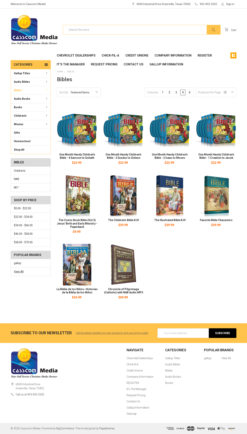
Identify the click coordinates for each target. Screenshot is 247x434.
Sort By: (64, 92)
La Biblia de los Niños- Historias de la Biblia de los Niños (77, 291)
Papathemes (107, 428)
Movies (18, 124)
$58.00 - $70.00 (23, 242)
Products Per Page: (209, 92)
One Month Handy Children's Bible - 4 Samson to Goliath (77, 156)
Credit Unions (136, 55)
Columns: (153, 92)
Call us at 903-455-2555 (30, 394)
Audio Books (22, 98)
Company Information (173, 55)
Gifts (17, 132)
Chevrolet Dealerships (76, 55)
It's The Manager (71, 64)
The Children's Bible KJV (123, 220)
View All (19, 271)
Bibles (18, 90)
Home (60, 71)
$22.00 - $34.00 (23, 216)
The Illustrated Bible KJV (170, 220)
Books (18, 107)
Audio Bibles (22, 81)
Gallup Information (166, 64)
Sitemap (132, 413)
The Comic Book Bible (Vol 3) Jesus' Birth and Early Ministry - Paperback (77, 223)
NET (16, 187)
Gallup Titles (22, 73)
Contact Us (133, 64)
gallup (17, 263)
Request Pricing (104, 64)
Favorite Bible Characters (216, 220)
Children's (20, 115)
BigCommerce (65, 428)
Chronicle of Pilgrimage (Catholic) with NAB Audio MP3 (123, 291)
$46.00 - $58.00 (23, 233)
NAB (16, 179)
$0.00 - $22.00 (22, 208)
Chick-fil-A (110, 55)
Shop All (19, 149)
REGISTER (205, 55)
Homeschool (22, 141)
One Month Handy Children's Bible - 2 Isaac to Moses (170, 156)
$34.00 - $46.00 (23, 225)
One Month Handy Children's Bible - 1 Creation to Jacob (216, 156)
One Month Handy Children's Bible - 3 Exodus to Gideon (123, 156)
